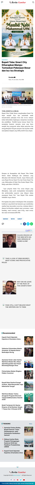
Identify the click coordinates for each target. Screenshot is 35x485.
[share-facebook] (24, 223)
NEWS (13, 219)
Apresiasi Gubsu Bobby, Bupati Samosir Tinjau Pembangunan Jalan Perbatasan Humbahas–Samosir (12, 431)
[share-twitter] (28, 223)
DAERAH (5, 60)
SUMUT (20, 219)
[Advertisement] (17, 152)
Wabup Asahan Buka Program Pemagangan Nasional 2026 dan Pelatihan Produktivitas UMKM (12, 443)
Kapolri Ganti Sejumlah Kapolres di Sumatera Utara (13, 452)
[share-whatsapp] (31, 223)
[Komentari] (3, 223)
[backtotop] (17, 467)
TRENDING (6, 424)
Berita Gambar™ (17, 475)
